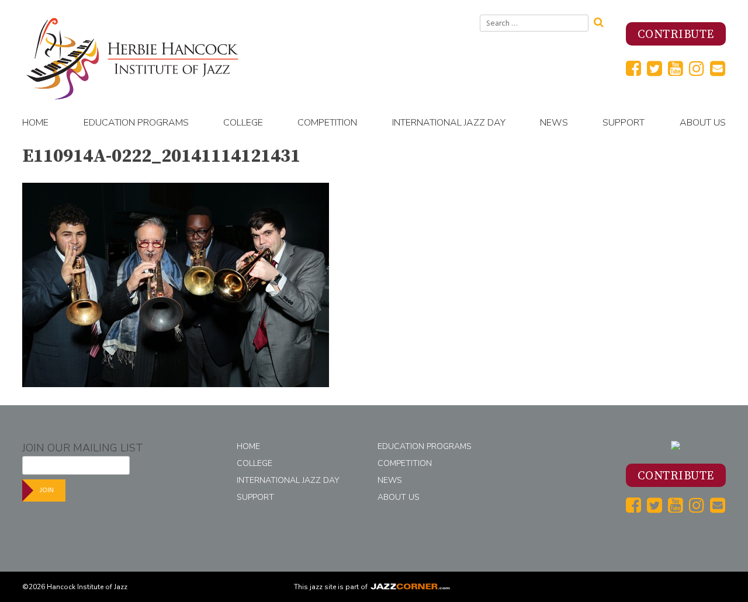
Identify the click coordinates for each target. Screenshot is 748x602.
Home (35, 122)
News (554, 122)
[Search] (602, 21)
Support (623, 122)
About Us (703, 122)
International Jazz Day (448, 122)
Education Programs (136, 122)
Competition (327, 122)
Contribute (676, 34)
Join (47, 490)
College (243, 122)
